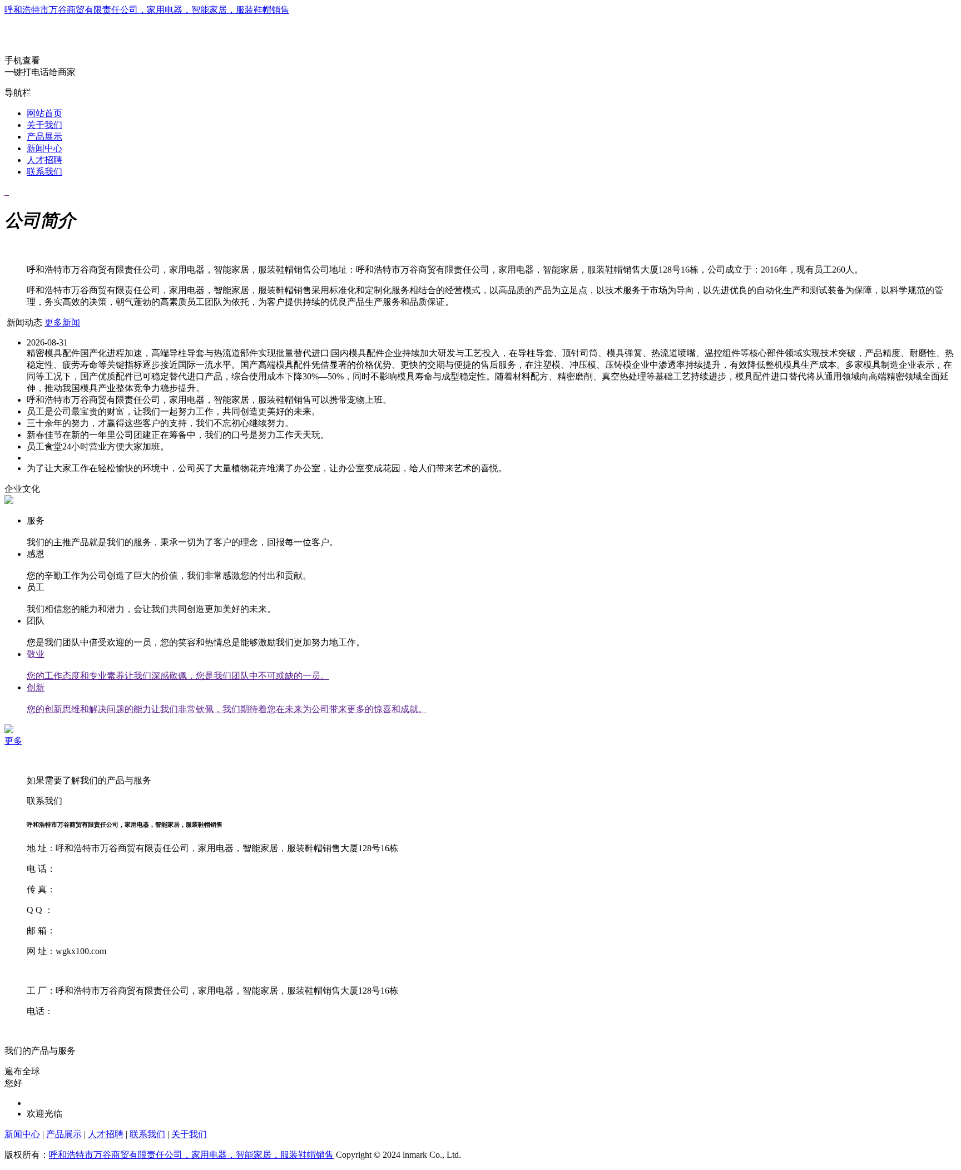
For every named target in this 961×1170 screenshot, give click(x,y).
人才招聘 (44, 160)
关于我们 (44, 125)
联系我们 (44, 171)
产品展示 (44, 136)
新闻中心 (44, 148)
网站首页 (44, 113)
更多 (13, 741)
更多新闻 (62, 322)
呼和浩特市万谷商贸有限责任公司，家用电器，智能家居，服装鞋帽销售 (146, 9)
